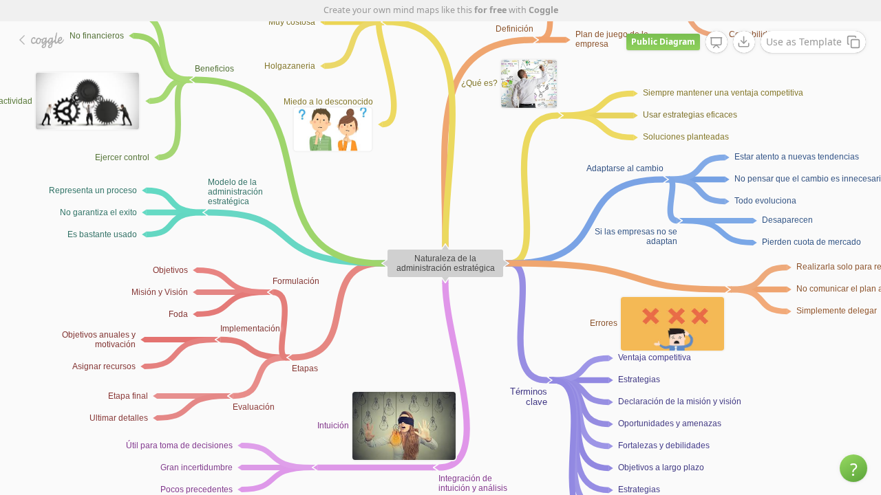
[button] (853, 468)
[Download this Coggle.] (744, 42)
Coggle (543, 10)
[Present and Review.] (716, 43)
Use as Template (804, 41)
